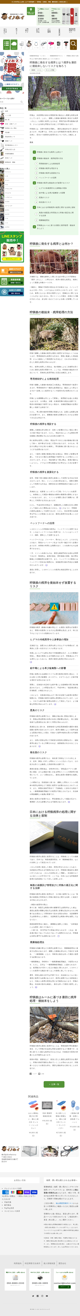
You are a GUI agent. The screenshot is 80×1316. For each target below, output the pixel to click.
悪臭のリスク (42, 197)
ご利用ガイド (26, 30)
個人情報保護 (49, 1263)
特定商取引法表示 (32, 1263)
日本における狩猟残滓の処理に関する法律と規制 (54, 207)
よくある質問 (49, 30)
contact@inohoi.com (65, 1283)
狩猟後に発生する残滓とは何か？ (48, 152)
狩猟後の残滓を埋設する (47, 168)
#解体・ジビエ (36, 70)
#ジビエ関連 (50, 70)
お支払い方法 (37, 30)
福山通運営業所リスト (64, 1203)
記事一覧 (55, 1084)
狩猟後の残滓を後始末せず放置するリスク (52, 183)
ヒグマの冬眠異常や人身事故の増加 (51, 188)
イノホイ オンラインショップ (42, 1309)
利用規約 (18, 1263)
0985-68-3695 (40, 1283)
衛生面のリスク (43, 202)
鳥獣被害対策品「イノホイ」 (38, 56)
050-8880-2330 (15, 1283)
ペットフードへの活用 (46, 178)
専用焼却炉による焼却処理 (48, 164)
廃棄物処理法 (42, 220)
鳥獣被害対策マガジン (72, 30)
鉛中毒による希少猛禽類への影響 (50, 193)
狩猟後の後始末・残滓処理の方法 (48, 158)
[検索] (21, 102)
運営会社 (62, 1263)
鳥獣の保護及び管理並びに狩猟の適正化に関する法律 (55, 214)
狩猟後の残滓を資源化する (48, 173)
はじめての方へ (5, 31)
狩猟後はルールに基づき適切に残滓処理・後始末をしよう (54, 226)
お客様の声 (59, 32)
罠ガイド (16, 31)
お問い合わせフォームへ (64, 1286)
